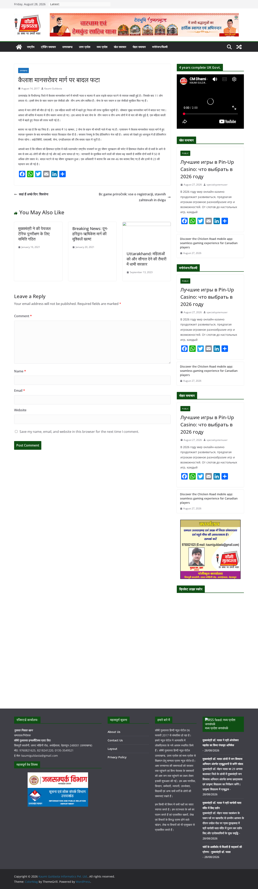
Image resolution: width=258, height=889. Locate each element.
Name (20, 371)
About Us (114, 732)
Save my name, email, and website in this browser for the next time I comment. (79, 431)
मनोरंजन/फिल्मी (159, 47)
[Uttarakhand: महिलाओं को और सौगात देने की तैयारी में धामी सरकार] (147, 225)
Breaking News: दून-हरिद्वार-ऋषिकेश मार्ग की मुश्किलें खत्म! (90, 234)
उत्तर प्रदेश (84, 47)
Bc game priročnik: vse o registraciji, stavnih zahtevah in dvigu (132, 197)
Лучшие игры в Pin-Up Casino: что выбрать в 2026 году (207, 169)
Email (19, 390)
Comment (23, 316)
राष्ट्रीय (30, 47)
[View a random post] (239, 47)
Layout (112, 749)
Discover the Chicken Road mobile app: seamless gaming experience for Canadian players (209, 243)
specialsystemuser (217, 184)
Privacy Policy (117, 757)
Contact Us (115, 740)
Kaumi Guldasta (53, 88)
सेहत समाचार (139, 47)
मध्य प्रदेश (102, 47)
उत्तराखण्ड (67, 47)
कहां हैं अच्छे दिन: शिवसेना (33, 194)
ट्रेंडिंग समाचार (48, 47)
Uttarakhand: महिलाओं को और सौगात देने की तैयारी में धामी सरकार (146, 259)
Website (20, 410)
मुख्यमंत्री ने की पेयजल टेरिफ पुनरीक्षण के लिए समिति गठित (34, 234)
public (185, 153)
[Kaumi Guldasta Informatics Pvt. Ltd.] (19, 47)
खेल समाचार (120, 47)
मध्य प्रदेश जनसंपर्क (216, 728)
